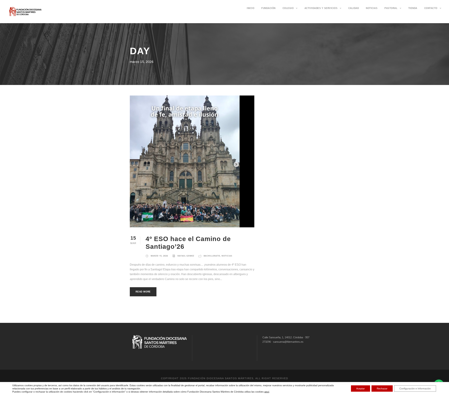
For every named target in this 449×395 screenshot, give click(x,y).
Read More (143, 291)
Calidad (353, 8)
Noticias (371, 8)
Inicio (250, 8)
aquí (266, 391)
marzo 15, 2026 (159, 255)
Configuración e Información (415, 388)
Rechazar (382, 388)
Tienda (412, 8)
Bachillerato (212, 255)
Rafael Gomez (185, 255)
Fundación (268, 8)
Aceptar (360, 388)
